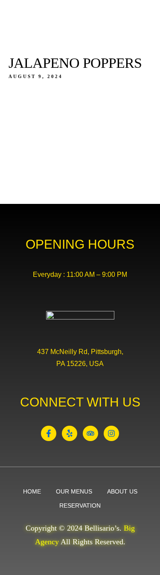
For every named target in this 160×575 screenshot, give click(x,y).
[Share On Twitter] (37, 537)
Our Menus (74, 491)
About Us (122, 491)
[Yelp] (69, 433)
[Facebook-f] (48, 433)
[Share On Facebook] (24, 537)
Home (32, 491)
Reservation (80, 505)
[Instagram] (111, 433)
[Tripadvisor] (90, 433)
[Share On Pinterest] (50, 537)
